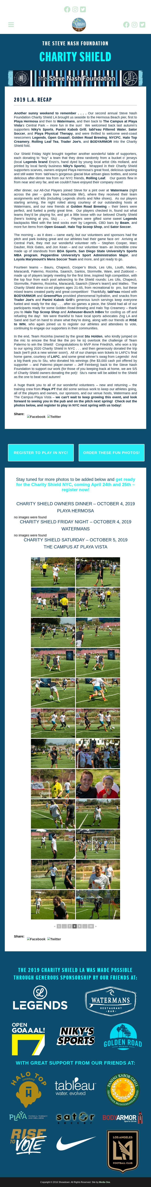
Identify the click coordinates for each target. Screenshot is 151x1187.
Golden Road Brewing (89, 137)
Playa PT (49, 389)
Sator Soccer (120, 227)
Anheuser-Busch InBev (85, 312)
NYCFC (115, 137)
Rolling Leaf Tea (45, 141)
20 (90, 926)
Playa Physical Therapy (54, 133)
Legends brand (35, 162)
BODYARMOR (101, 141)
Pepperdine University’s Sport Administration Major (84, 255)
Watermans (66, 121)
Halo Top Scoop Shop (85, 227)
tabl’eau (114, 292)
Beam (124, 223)
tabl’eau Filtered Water (107, 129)
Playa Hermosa (26, 121)
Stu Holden (93, 336)
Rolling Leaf (95, 178)
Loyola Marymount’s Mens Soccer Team (45, 259)
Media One (104, 1182)
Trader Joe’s (71, 141)
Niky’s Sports (42, 129)
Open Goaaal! (59, 137)
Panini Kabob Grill (71, 129)
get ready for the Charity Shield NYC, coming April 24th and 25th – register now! (75, 484)
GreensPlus (53, 296)
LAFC (55, 356)
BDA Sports (66, 251)
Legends (39, 137)
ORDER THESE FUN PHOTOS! (111, 453)
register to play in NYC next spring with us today (82, 405)
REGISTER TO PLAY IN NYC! (41, 453)
